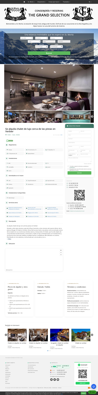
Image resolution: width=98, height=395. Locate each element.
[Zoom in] (61, 250)
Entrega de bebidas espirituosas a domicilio (52, 208)
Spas (6, 381)
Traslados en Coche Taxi (33, 216)
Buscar (49, 53)
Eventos (7, 379)
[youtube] (58, 379)
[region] (34, 259)
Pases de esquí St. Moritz (53, 212)
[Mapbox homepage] (9, 270)
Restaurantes (7, 374)
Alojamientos (8, 372)
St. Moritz (31, 2)
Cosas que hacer (54, 2)
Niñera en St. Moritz (51, 216)
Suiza (13, 135)
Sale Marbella (30, 367)
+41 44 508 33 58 (61, 374)
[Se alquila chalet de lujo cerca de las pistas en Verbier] (49, 87)
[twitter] (54, 379)
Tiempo (6, 367)
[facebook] (51, 379)
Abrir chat (83, 383)
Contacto (60, 387)
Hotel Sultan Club (31, 372)
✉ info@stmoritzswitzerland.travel (57, 376)
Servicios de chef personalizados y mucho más (34, 208)
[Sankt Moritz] (24, 2)
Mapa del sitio (40, 387)
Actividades (7, 376)
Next (92, 117)
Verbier (18, 135)
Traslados (66, 2)
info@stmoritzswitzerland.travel (77, 211)
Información (7, 365)
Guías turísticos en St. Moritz (14, 212)
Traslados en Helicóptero (14, 216)
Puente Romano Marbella (33, 370)
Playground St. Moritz (33, 212)
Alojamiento (41, 2)
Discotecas (7, 383)
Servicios (7, 377)
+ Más (9, 239)
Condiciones (72, 167)
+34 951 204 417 (61, 370)
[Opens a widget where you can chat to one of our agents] (92, 392)
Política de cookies (48, 387)
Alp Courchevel (31, 368)
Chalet (9, 135)
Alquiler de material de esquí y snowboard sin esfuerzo (15, 208)
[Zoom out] (61, 252)
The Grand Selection (32, 365)
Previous (6, 117)
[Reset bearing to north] (61, 255)
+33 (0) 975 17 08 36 (62, 372)
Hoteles (6, 370)
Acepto (83, 393)
